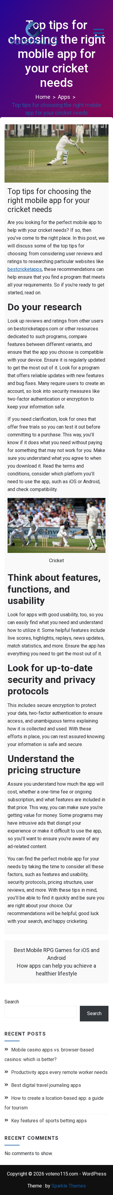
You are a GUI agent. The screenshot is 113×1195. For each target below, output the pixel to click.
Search (12, 1002)
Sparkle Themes (69, 1186)
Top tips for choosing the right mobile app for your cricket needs (49, 200)
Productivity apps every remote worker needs (59, 1072)
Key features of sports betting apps (49, 1121)
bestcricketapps (25, 269)
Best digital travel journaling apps (46, 1085)
